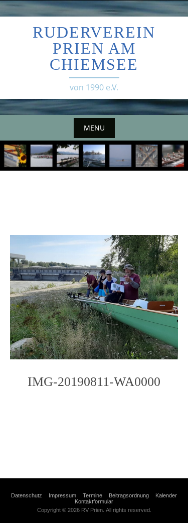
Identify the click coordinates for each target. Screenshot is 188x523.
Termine (92, 495)
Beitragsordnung (129, 495)
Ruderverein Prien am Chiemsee (94, 48)
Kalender (166, 495)
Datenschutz (26, 495)
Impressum (62, 495)
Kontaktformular (94, 501)
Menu (94, 128)
